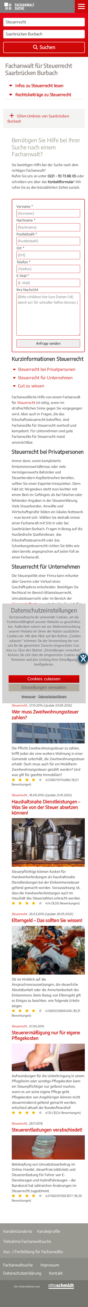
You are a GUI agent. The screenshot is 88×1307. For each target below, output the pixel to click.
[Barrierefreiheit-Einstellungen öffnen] (83, 658)
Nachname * (25, 220)
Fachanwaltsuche (18, 1264)
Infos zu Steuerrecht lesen (38, 85)
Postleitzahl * (26, 234)
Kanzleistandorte (17, 1231)
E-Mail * (22, 276)
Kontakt (56, 1273)
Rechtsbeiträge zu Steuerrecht (42, 94)
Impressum (49, 1264)
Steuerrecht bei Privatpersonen (46, 369)
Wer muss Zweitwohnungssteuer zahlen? (45, 714)
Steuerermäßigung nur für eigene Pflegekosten (46, 1035)
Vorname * (24, 206)
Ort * (20, 248)
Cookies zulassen (43, 678)
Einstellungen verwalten (44, 687)
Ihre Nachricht (27, 290)
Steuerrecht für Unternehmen (45, 377)
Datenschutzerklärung (22, 1273)
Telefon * (23, 262)
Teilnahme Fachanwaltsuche (27, 1241)
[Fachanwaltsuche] (19, 8)
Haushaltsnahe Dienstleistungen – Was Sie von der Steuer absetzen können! (46, 807)
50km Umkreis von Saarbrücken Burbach (38, 118)
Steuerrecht (26, 402)
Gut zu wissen (30, 385)
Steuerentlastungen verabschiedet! (47, 1130)
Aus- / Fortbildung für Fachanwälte (33, 1251)
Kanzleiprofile (48, 1231)
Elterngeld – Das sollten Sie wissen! (47, 920)
